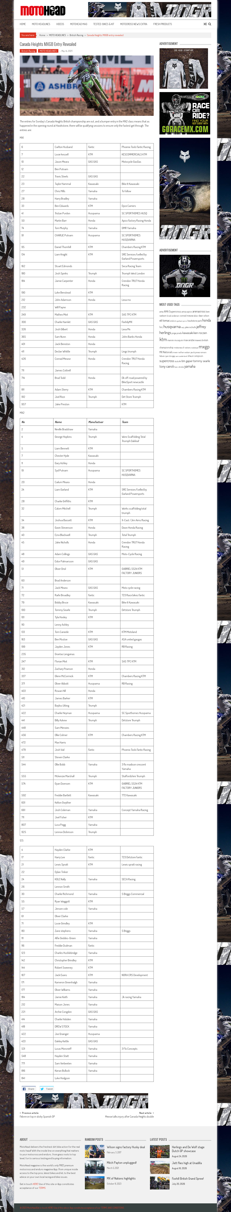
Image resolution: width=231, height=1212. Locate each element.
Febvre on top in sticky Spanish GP (37, 1117)
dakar (196, 316)
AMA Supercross (172, 311)
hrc (161, 327)
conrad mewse (186, 315)
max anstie (188, 340)
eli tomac (164, 320)
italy (182, 327)
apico (189, 311)
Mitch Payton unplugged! (121, 1162)
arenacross (198, 311)
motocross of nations (182, 347)
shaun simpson (195, 356)
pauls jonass (195, 352)
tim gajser (187, 361)
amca (184, 311)
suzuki (178, 361)
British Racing (76, 35)
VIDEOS (60, 24)
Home (23, 24)
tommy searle (201, 361)
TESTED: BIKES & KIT (103, 24)
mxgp (204, 346)
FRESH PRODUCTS (162, 24)
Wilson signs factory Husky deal (126, 1147)
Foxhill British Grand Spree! (188, 1178)
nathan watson (184, 352)
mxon (175, 352)
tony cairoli (166, 366)
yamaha (189, 366)
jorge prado (177, 333)
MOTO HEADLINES (41, 24)
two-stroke (179, 366)
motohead (194, 348)
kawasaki (187, 333)
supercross (166, 360)
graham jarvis (182, 321)
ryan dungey (170, 356)
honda (206, 320)
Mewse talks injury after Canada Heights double (129, 1117)
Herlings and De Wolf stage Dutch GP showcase (188, 1149)
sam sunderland (181, 356)
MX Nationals (165, 352)
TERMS (42, 1187)
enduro (173, 320)
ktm (163, 339)
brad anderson (173, 315)
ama (161, 311)
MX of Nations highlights (121, 1178)
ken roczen (200, 333)
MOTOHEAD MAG (78, 24)
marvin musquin (175, 340)
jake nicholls (190, 327)
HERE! (35, 1184)
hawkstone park (195, 320)
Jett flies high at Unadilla (187, 1163)
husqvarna (172, 326)
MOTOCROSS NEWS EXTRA (133, 24)
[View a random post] (205, 24)
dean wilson (204, 315)
